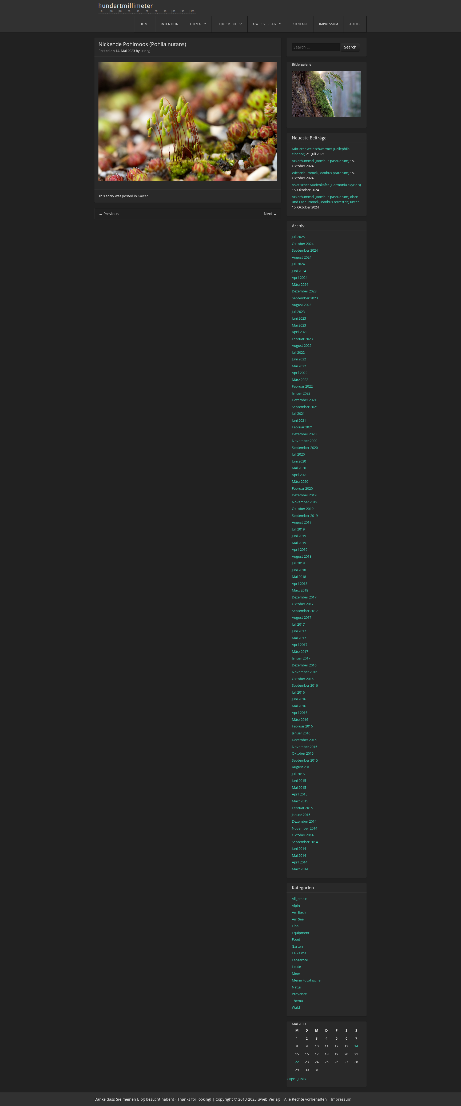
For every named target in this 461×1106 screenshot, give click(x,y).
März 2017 (300, 651)
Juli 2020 (298, 454)
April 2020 (299, 474)
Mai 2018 (299, 576)
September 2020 (305, 447)
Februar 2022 (302, 386)
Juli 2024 (298, 264)
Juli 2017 (298, 624)
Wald (296, 1007)
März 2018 (300, 590)
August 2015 (301, 767)
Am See (298, 919)
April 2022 (299, 372)
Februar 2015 (302, 807)
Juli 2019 (298, 529)
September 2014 (305, 841)
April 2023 (299, 331)
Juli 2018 (298, 563)
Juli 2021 (298, 413)
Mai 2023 (299, 325)
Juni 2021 (299, 420)
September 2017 (305, 610)
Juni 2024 (299, 270)
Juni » (302, 1078)
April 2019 (299, 549)
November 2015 (304, 746)
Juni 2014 (299, 848)
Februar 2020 (302, 488)
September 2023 (305, 298)
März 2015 (300, 801)
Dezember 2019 (304, 495)
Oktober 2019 (302, 508)
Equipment (227, 24)
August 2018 (301, 556)
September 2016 (305, 685)
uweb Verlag (264, 24)
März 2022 (300, 379)
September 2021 (305, 406)
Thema (195, 24)
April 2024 (299, 277)
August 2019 (301, 522)
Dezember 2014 (304, 821)
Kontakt (300, 24)
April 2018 (299, 583)
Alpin (296, 905)
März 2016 (300, 719)
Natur (296, 987)
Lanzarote (300, 960)
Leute (296, 966)
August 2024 (301, 257)
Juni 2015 (299, 780)
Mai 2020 (299, 467)
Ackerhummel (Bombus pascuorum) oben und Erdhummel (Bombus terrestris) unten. (326, 199)
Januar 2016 (301, 733)
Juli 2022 (298, 352)
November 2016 (304, 671)
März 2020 (300, 481)
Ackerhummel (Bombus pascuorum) (320, 160)
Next (270, 213)
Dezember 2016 (304, 665)
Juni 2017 (299, 631)
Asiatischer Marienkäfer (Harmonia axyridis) (326, 184)
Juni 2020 (299, 461)
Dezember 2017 (304, 597)
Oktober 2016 (302, 678)
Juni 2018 (299, 570)
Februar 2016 (302, 726)
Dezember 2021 (304, 399)
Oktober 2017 (302, 603)
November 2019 (304, 502)
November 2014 (304, 828)
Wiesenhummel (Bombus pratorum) (320, 172)
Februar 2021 (302, 427)
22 (297, 1061)
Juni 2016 (299, 699)
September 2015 (305, 760)
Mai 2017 (299, 638)
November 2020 (304, 440)
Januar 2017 (301, 658)
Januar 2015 (301, 814)
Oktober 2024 (302, 243)
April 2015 (299, 794)
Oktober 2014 (302, 834)
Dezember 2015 (304, 739)
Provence (299, 993)
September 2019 (305, 515)
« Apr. (291, 1078)
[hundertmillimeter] (149, 11)
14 (356, 1046)
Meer (296, 973)
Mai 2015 (299, 787)
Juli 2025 (298, 236)
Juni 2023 (299, 318)
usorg (145, 50)
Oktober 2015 (302, 753)
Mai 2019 (299, 542)
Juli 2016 (298, 692)
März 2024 (300, 284)
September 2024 (305, 250)
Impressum (328, 24)
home (145, 24)
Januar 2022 (301, 393)
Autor (355, 24)
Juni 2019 (299, 535)
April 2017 (299, 644)
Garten (143, 196)
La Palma (299, 953)
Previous (109, 213)
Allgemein (299, 898)
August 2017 (301, 617)
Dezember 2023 (304, 291)
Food (296, 939)
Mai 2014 (299, 855)
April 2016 (299, 712)
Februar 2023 (302, 338)
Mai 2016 (299, 705)
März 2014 (300, 869)
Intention (169, 24)
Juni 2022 (299, 359)
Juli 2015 (298, 773)
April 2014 (299, 862)
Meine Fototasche (306, 980)
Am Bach (299, 912)
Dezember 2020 (304, 434)
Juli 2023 (298, 311)
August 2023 (301, 304)
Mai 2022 (299, 366)
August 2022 (301, 345)
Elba (295, 925)
